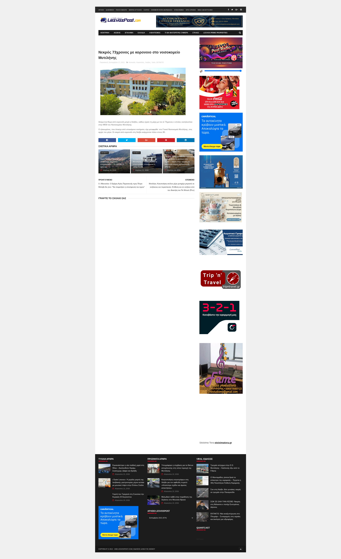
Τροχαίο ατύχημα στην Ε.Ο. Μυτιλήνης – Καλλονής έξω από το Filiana (224, 468)
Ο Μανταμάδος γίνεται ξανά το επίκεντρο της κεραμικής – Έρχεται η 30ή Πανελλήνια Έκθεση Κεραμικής (225, 480)
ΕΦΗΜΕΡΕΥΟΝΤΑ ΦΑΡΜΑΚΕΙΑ (161, 10)
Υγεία (153, 62)
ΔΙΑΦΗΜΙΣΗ (110, 10)
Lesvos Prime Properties (215, 33)
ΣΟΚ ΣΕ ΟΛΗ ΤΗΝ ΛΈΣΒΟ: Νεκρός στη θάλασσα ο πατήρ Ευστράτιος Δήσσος (225, 504)
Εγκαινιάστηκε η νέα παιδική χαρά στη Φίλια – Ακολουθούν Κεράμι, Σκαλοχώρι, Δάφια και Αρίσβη (128, 468)
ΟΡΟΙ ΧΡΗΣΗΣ (191, 10)
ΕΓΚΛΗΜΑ (129, 33)
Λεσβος (148, 62)
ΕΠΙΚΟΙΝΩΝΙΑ (179, 10)
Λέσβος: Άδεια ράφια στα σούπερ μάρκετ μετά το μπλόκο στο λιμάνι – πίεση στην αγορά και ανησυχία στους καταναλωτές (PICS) (178, 161)
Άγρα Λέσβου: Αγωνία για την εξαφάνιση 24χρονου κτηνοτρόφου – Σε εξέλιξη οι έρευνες (112, 163)
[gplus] (237, 10)
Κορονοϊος (140, 62)
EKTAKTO (160, 62)
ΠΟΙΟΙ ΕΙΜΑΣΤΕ (121, 10)
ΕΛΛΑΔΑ (141, 33)
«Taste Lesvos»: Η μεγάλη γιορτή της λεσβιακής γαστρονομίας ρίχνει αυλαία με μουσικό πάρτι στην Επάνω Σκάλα (128, 482)
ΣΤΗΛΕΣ (195, 33)
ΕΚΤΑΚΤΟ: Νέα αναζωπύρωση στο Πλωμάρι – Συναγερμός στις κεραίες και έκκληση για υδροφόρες (225, 516)
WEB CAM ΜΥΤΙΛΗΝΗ (205, 10)
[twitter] (232, 10)
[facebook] (228, 10)
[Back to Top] (241, 549)
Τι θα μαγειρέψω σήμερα (176, 33)
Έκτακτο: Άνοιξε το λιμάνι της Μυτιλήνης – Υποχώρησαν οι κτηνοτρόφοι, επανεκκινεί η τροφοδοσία (145, 163)
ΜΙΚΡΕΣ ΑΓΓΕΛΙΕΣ (135, 10)
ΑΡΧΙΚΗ (101, 10)
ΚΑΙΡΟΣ (146, 10)
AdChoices (200, 539)
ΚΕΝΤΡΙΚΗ (105, 33)
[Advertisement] (221, 419)
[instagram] (241, 10)
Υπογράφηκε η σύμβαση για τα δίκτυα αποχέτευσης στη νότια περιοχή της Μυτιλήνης (177, 468)
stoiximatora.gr (223, 442)
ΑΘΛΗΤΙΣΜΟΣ (154, 33)
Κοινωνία (132, 62)
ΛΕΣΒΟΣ (117, 33)
